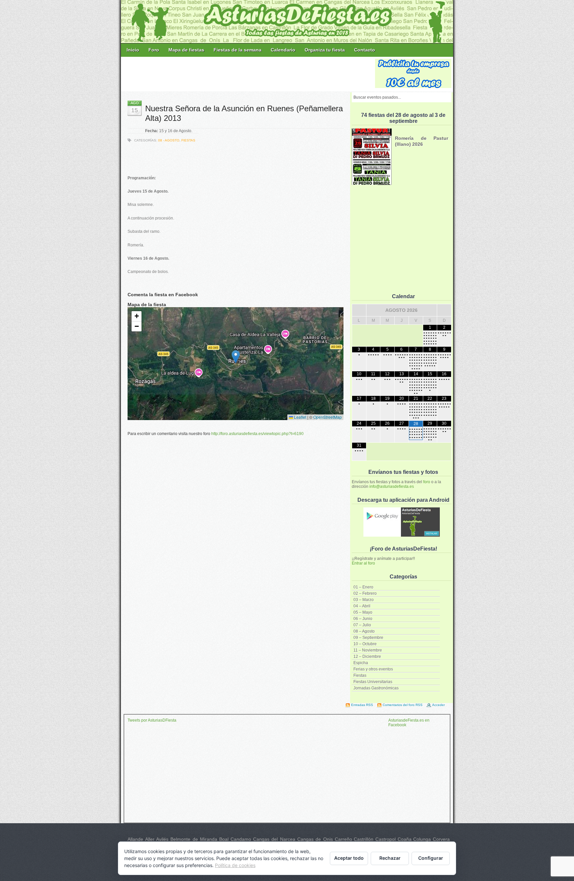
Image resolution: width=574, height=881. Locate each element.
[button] (236, 357)
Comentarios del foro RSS (403, 705)
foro (426, 482)
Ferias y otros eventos (373, 669)
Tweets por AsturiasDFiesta (152, 720)
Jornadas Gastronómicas (376, 688)
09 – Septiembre (368, 637)
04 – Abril (361, 606)
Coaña (405, 839)
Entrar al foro (363, 563)
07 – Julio (362, 625)
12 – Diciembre (367, 656)
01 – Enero (363, 587)
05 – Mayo (362, 612)
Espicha (360, 663)
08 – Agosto (364, 631)
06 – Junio (362, 618)
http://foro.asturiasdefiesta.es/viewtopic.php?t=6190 (257, 433)
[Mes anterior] (359, 310)
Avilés (162, 839)
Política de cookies (235, 865)
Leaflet (299, 417)
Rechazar (390, 858)
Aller (149, 839)
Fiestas (359, 675)
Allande (135, 839)
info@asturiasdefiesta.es (391, 486)
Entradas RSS (362, 705)
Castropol (385, 839)
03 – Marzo (363, 599)
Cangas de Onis (315, 839)
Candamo (241, 839)
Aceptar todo (349, 858)
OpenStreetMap (327, 417)
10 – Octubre (365, 644)
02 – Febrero (365, 593)
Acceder (438, 705)
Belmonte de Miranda (193, 839)
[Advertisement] (248, 74)
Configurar (430, 858)
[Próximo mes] (444, 310)
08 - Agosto (168, 140)
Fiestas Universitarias (372, 681)
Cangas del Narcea (274, 839)
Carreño (343, 839)
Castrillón (363, 839)
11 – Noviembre (367, 650)
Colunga (422, 839)
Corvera (441, 839)
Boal (224, 839)
